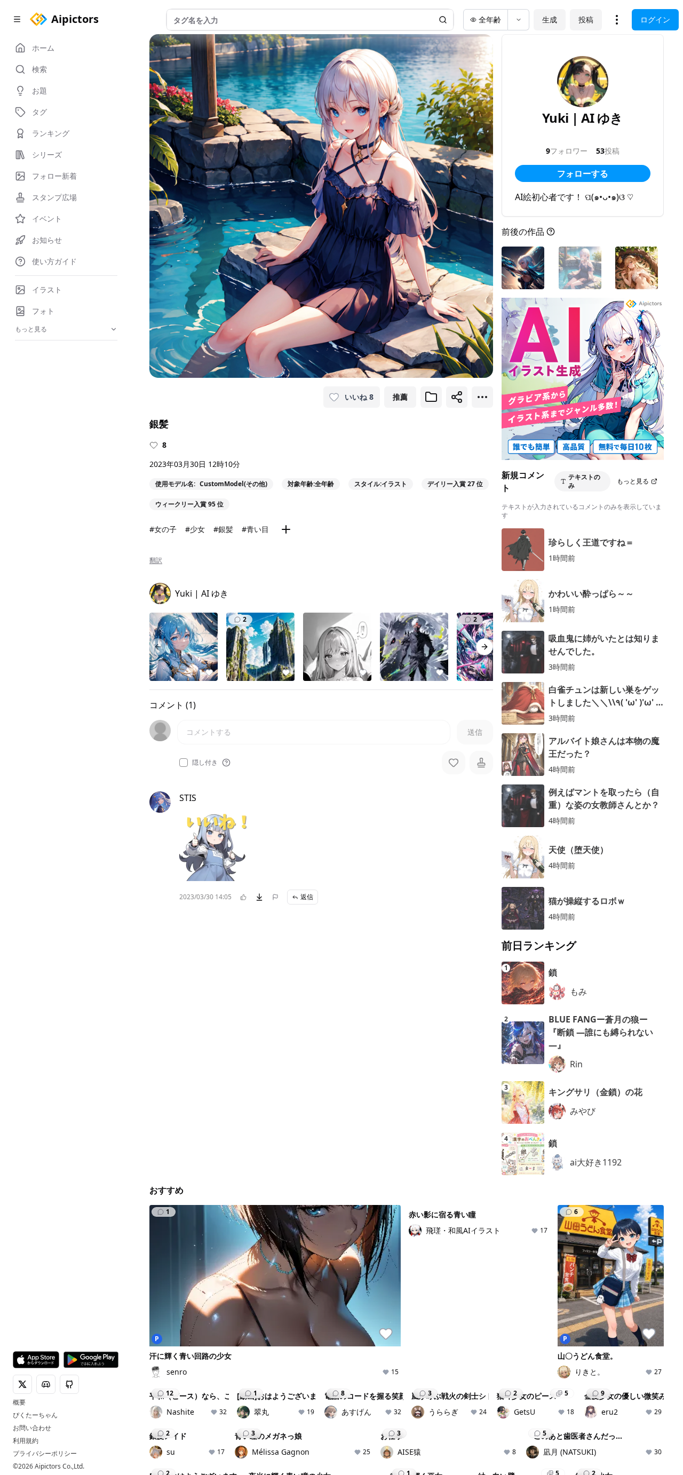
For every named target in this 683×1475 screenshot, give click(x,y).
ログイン (655, 19)
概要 (19, 1402)
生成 (549, 19)
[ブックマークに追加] (431, 397)
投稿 (585, 19)
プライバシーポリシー (45, 1453)
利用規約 (25, 1441)
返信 (306, 896)
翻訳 (155, 560)
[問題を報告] (275, 897)
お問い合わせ (32, 1428)
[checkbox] (183, 762)
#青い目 (255, 529)
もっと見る (633, 481)
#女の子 (163, 529)
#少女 (195, 529)
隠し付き (205, 762)
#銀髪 (223, 529)
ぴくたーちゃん (35, 1415)
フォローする (582, 173)
